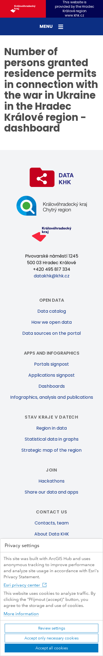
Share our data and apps (51, 492)
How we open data (51, 322)
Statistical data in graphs (52, 439)
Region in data (51, 428)
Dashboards (51, 386)
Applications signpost (51, 375)
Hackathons (51, 481)
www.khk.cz (74, 15)
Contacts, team (52, 523)
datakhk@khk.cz (51, 276)
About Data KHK (51, 534)
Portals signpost (51, 364)
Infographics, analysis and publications (51, 397)
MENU (47, 26)
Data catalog (51, 311)
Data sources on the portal (51, 333)
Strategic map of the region (51, 450)
